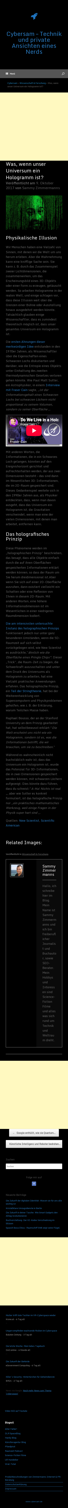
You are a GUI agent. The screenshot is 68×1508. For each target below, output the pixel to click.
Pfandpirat (10, 1446)
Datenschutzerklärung (16, 1484)
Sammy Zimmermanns (41, 188)
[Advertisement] (34, 126)
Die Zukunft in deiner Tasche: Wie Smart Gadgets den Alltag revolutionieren (32, 1214)
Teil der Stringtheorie (26, 690)
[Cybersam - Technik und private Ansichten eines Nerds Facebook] (34, 1184)
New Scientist (29, 820)
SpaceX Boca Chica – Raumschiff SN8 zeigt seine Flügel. (33, 1228)
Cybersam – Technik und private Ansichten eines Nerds (34, 42)
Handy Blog (10, 1437)
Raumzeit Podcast (14, 1451)
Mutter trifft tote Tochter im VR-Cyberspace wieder (31, 1315)
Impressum (10, 1488)
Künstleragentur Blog (15, 1442)
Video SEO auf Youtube (16, 1411)
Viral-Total (10, 1464)
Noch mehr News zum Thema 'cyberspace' (28, 1392)
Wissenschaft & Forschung (32, 83)
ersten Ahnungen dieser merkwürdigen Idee (25, 344)
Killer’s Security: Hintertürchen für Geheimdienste (30, 1377)
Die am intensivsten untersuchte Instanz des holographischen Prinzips (32, 626)
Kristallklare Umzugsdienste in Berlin (24, 1208)
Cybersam (12, 83)
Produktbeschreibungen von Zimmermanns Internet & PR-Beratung (33, 1478)
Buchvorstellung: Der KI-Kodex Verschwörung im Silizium (30, 1221)
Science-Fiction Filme (15, 1455)
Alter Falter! (11, 1429)
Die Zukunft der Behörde (18, 1361)
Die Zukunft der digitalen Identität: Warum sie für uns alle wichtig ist (34, 1202)
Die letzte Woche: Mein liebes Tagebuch (25, 1346)
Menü (12, 73)
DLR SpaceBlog (12, 1433)
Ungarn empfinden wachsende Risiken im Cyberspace (31, 1330)
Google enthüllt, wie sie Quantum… (34, 1133)
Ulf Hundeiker (11, 1460)
